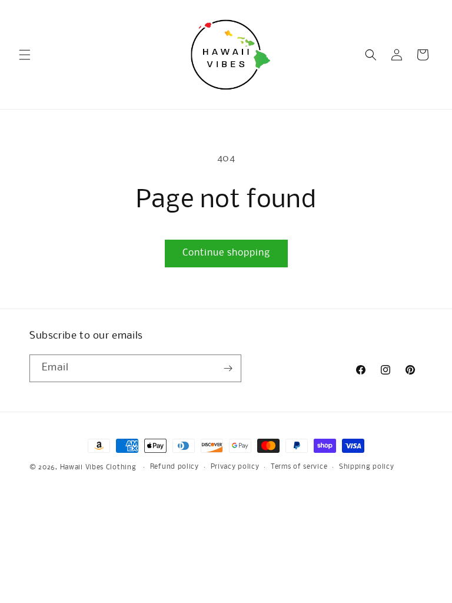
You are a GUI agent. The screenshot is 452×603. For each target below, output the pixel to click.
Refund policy (174, 467)
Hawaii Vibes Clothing (98, 467)
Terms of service (299, 467)
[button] (25, 55)
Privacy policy (235, 467)
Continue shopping (226, 253)
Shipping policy (366, 467)
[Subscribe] (228, 368)
